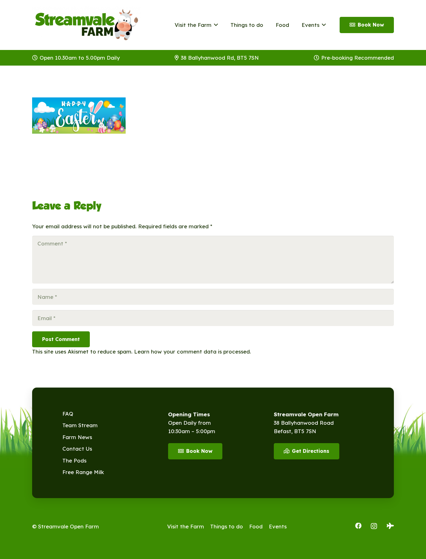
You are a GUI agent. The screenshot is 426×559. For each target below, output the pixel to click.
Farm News (77, 437)
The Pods (74, 460)
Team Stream (80, 425)
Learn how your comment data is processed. (192, 351)
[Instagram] (374, 526)
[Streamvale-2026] (86, 25)
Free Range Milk (83, 472)
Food (256, 526)
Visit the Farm (185, 526)
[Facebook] (358, 526)
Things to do (226, 526)
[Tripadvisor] (390, 526)
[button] (214, 25)
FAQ (67, 413)
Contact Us (77, 448)
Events (278, 526)
